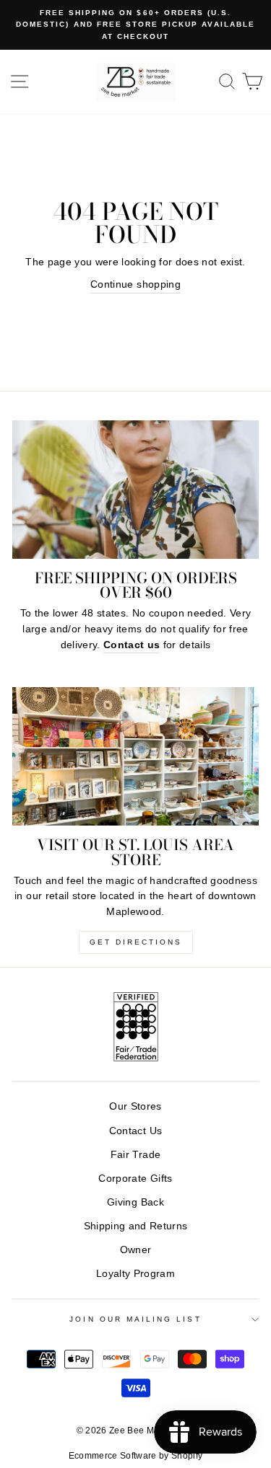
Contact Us (135, 1131)
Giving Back (135, 1202)
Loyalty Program (135, 1273)
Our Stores (135, 1106)
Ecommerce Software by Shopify (136, 1456)
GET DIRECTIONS (136, 942)
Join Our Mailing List (135, 1319)
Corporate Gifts (135, 1178)
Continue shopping (135, 284)
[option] (135, 25)
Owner (136, 1249)
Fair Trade (135, 1154)
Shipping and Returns (136, 1226)
